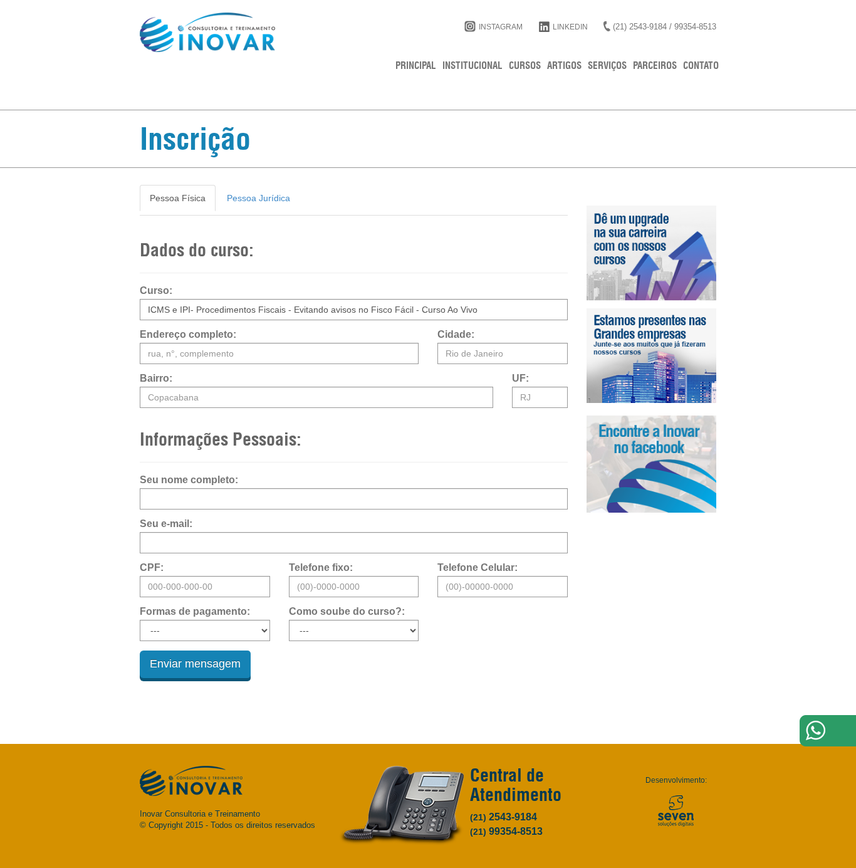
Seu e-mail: (166, 524)
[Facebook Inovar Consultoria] (652, 464)
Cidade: (455, 335)
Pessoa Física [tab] (178, 198)
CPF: (152, 568)
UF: (520, 379)
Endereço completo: (188, 335)
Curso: (156, 291)
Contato (701, 65)
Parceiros (655, 65)
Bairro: (156, 379)
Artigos (564, 65)
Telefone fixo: (321, 568)
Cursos (525, 65)
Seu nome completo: (189, 480)
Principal (415, 65)
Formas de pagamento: (195, 612)
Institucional (472, 65)
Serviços (607, 65)
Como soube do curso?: (347, 612)
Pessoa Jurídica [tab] (258, 198)
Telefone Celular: (477, 568)
